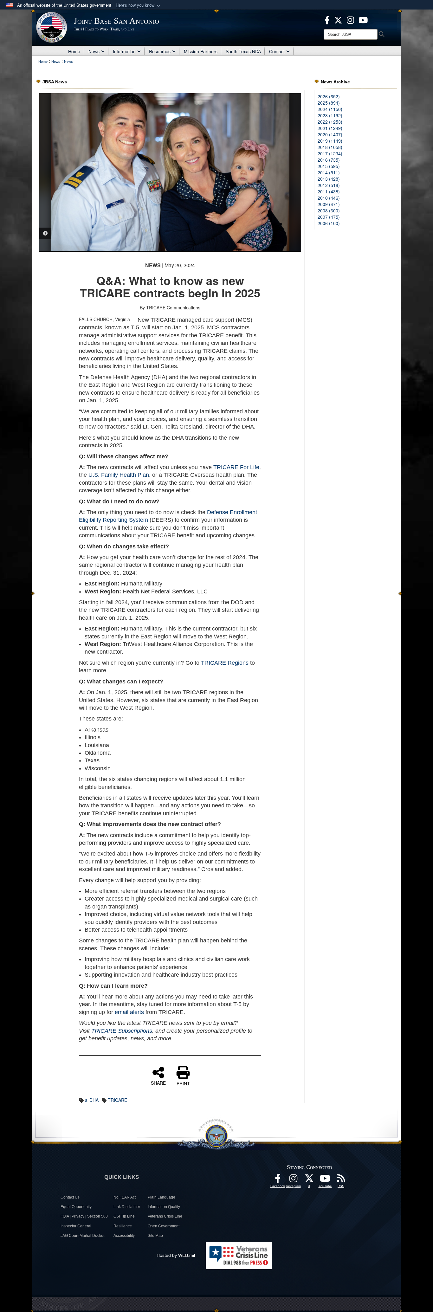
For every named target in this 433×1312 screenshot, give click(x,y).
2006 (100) (329, 223)
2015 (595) (329, 166)
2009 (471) (329, 204)
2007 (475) (329, 217)
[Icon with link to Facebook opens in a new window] (327, 19)
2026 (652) (329, 96)
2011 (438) (329, 191)
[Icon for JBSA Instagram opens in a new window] (350, 19)
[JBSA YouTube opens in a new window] (363, 19)
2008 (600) (329, 210)
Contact (277, 51)
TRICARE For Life (236, 467)
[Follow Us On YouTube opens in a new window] (325, 1180)
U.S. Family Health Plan (118, 475)
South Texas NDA (243, 51)
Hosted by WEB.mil (176, 1255)
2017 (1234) (330, 153)
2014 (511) (329, 172)
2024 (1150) (330, 109)
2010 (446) (329, 198)
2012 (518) (329, 185)
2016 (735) (329, 160)
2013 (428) (329, 179)
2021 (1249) (330, 128)
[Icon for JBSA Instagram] (293, 1180)
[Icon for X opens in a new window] (338, 19)
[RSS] (341, 1180)
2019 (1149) (330, 141)
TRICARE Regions (225, 663)
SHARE (158, 1082)
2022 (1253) (330, 122)
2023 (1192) (330, 115)
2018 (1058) (330, 147)
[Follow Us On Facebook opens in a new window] (278, 1180)
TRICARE (117, 1100)
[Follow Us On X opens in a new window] (309, 1180)
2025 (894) (329, 103)
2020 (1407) (330, 134)
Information (124, 51)
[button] (138, 5)
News (94, 51)
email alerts (129, 1012)
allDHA (92, 1100)
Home (74, 51)
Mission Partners (200, 51)
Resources (160, 51)
